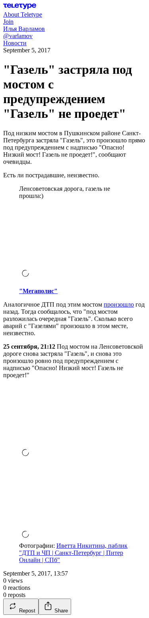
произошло (119, 304)
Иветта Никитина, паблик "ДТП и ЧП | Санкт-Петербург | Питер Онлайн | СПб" (73, 552)
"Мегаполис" (38, 291)
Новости (15, 43)
